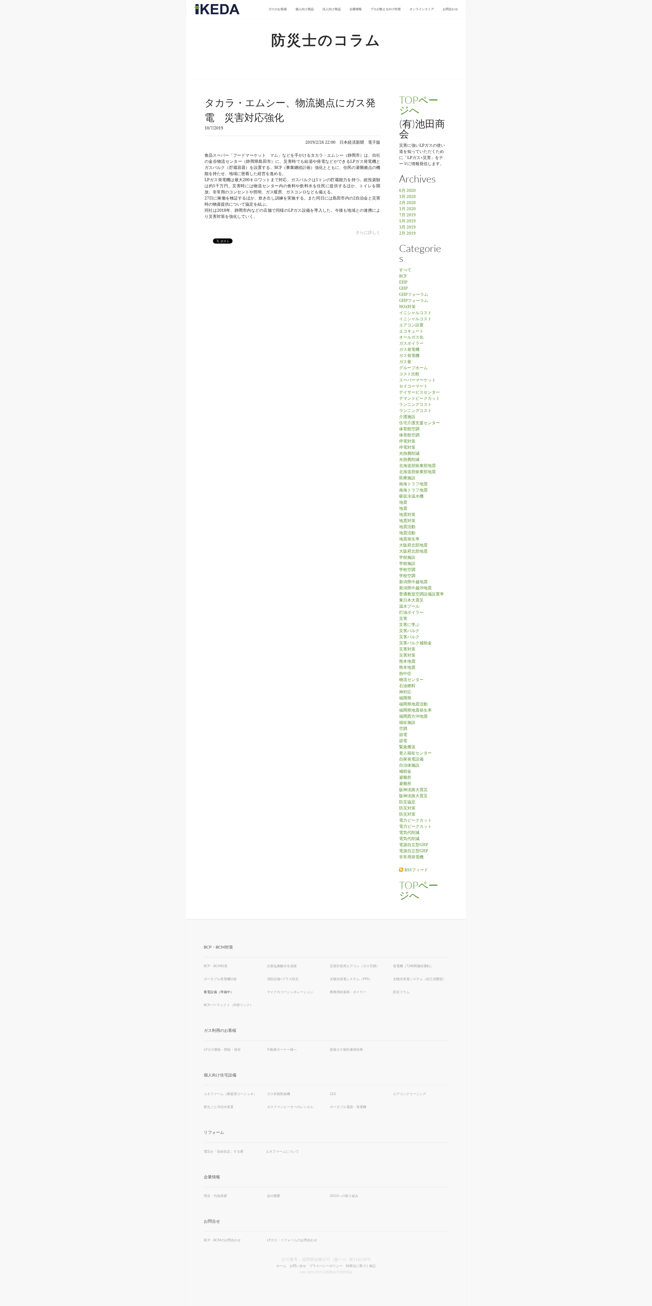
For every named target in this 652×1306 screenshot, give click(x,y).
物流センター (411, 680)
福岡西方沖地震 (413, 716)
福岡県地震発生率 (415, 710)
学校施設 (407, 557)
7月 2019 (407, 215)
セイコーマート (413, 386)
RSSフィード (416, 870)
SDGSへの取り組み (344, 1196)
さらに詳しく (368, 232)
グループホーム (413, 368)
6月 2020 (407, 191)
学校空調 (407, 570)
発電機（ (399, 966)
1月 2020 (407, 209)
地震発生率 (409, 539)
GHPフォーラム (413, 294)
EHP (403, 282)
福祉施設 (407, 723)
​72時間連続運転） (419, 966)
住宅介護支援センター (419, 423)
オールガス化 (411, 337)
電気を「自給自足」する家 (223, 1151)
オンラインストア (422, 9)
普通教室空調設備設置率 (421, 594)
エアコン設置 (411, 325)
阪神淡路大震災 (413, 790)
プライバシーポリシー (326, 1266)
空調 (403, 729)
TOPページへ (418, 105)
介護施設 (407, 417)
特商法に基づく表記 (361, 1266)
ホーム (281, 1266)
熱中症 (405, 674)
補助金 (405, 771)
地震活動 (407, 527)
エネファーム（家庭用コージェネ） (230, 1094)
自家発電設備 (411, 759)
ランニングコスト (415, 405)
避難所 (405, 778)
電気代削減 (409, 833)
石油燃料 (407, 686)
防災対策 (407, 808)
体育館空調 (409, 429)
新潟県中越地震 (413, 582)
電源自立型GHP (413, 845)
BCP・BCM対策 (215, 966)
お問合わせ (450, 9)
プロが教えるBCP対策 (385, 9)
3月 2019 (407, 227)
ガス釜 (405, 362)
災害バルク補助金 (415, 643)
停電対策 (407, 441)
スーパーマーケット (417, 380)
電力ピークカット (415, 820)
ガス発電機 (409, 350)
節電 (403, 735)
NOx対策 (407, 307)
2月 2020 (407, 203)
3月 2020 (407, 197)
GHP (403, 288)
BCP (403, 276)
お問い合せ (298, 1266)
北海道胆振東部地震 (417, 466)
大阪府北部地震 (413, 545)
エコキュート (411, 331)
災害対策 (407, 649)
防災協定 (407, 802)
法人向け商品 (331, 9)
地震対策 (407, 515)
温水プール (409, 606)
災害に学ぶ (409, 625)
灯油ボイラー (411, 612)
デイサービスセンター (419, 392)
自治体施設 (409, 765)
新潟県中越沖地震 (415, 588)
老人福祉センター (415, 753)
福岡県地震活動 (413, 704)
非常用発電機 (411, 857)
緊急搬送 (407, 747)
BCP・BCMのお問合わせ (222, 1240)
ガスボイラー (411, 343)
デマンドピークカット (419, 398)
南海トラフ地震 (413, 484)
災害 (403, 619)
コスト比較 (409, 374)
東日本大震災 (411, 600)
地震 (403, 502)
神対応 (405, 692)
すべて (405, 270)
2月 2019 (407, 233)
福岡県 (405, 698)
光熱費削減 (409, 453)
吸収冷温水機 (411, 496)
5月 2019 (407, 221)
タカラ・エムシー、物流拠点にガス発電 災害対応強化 (290, 110)
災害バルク (409, 631)
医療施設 (407, 478)
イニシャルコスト (415, 313)
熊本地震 (407, 661)
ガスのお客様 (277, 9)
